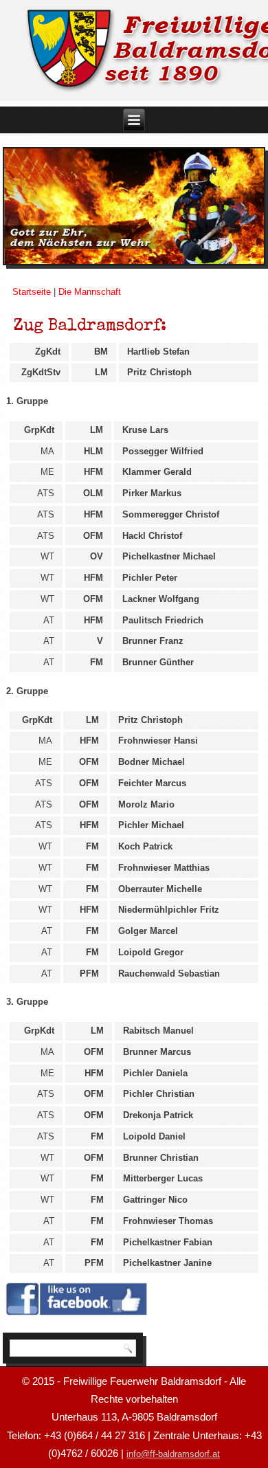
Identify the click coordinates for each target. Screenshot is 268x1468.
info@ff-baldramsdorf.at (173, 1454)
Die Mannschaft (89, 292)
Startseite (31, 292)
